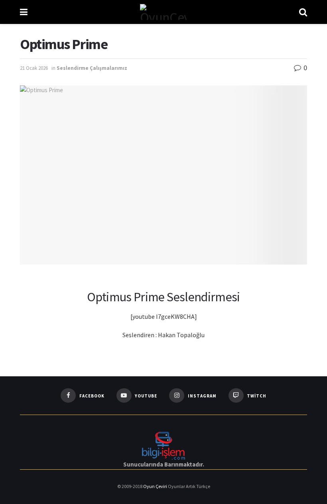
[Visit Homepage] (163, 12)
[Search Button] (303, 12)
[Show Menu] (24, 12)
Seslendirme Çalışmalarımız (92, 68)
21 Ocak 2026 (34, 68)
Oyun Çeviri (155, 486)
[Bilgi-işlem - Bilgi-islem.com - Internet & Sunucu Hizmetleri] (163, 445)
